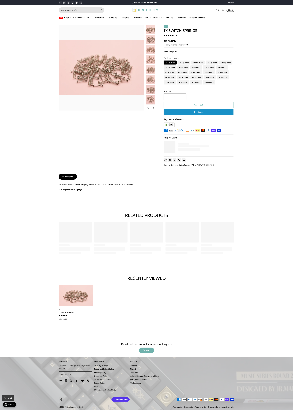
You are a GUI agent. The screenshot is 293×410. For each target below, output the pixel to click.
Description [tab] (69, 176)
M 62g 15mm (169, 77)
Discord (133, 369)
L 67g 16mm (182, 72)
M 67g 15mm (196, 77)
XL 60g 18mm (198, 62)
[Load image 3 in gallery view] (150, 49)
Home (166, 165)
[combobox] (78, 10)
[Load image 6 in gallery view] (150, 79)
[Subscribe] (88, 374)
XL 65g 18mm (226, 62)
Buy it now (198, 112)
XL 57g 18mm (184, 62)
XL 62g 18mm (212, 62)
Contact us (230, 3)
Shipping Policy (100, 373)
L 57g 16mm (196, 67)
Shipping (167, 45)
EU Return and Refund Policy (105, 390)
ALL (88, 18)
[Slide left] (148, 108)
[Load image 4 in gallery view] (150, 59)
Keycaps (125, 18)
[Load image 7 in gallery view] (150, 89)
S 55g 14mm (210, 77)
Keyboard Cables (141, 18)
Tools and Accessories (163, 18)
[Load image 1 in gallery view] (150, 29)
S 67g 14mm (209, 82)
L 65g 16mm (169, 72)
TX (193, 165)
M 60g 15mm (222, 72)
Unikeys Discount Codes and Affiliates (144, 376)
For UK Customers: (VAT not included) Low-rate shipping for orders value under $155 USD (146, 2)
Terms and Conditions (102, 379)
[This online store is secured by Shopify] (169, 126)
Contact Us (134, 373)
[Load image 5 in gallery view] (150, 69)
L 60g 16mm (209, 67)
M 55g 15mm (195, 72)
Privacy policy (188, 407)
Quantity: (167, 91)
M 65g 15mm (183, 77)
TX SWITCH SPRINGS (205, 165)
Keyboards (99, 18)
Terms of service (200, 407)
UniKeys (67, 407)
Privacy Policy (99, 383)
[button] (217, 10)
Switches (113, 18)
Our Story (133, 366)
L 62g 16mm (222, 67)
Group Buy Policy (100, 376)
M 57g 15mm (209, 72)
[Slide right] (153, 108)
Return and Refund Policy (104, 369)
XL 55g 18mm (170, 62)
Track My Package (101, 366)
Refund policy (177, 407)
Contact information (227, 407)
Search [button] (148, 350)
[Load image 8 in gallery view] (150, 99)
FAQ (96, 386)
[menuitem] (111, 365)
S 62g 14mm (183, 82)
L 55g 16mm (183, 67)
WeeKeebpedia (135, 383)
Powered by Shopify (77, 407)
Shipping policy (213, 407)
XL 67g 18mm (170, 67)
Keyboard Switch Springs (180, 165)
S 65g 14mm (196, 82)
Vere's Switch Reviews (138, 379)
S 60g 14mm (169, 82)
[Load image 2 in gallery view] (150, 39)
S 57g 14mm (223, 77)
